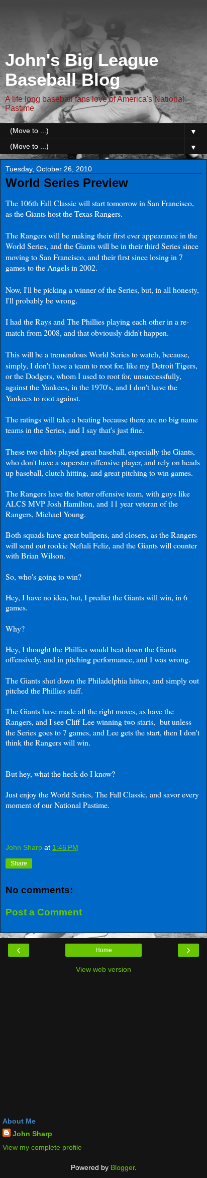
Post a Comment (44, 912)
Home (103, 950)
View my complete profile (42, 1147)
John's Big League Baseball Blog (81, 69)
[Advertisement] (103, 27)
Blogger (123, 1167)
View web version (103, 969)
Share (19, 863)
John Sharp (32, 1134)
